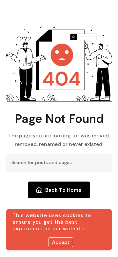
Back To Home (63, 189)
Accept (60, 242)
